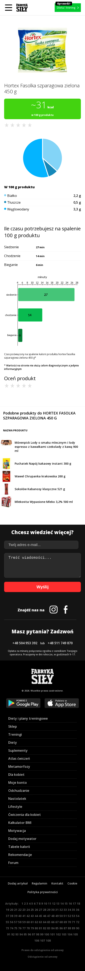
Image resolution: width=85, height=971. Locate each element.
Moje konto (17, 782)
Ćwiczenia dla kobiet (24, 814)
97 (33, 934)
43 (32, 916)
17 (74, 903)
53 (73, 916)
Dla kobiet (16, 774)
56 (11, 922)
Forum (13, 862)
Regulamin (39, 883)
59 (24, 922)
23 (24, 910)
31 (57, 910)
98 (37, 934)
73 (7, 928)
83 (48, 928)
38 (11, 916)
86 (61, 928)
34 (69, 910)
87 (65, 928)
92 (12, 934)
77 (24, 928)
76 (19, 928)
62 (36, 922)
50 (61, 916)
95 (25, 934)
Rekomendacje (20, 854)
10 (45, 903)
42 (28, 916)
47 (48, 916)
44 (36, 916)
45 (40, 916)
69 (65, 922)
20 (11, 910)
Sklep (12, 726)
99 (41, 934)
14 (62, 903)
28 (44, 910)
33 (65, 910)
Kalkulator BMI (19, 822)
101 (52, 934)
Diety (12, 742)
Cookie (72, 883)
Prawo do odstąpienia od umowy (42, 950)
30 (52, 910)
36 (77, 910)
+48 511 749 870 (60, 643)
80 (36, 928)
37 (7, 916)
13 (57, 903)
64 (44, 922)
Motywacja (17, 830)
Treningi (15, 734)
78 (28, 928)
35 (73, 910)
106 (36, 940)
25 (32, 910)
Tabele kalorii (19, 846)
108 (48, 940)
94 (21, 934)
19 (7, 910)
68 (61, 922)
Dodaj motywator (22, 838)
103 (63, 934)
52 (69, 916)
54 (77, 916)
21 (15, 910)
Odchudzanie (18, 790)
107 (42, 940)
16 (70, 903)
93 (17, 934)
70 (69, 922)
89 (73, 928)
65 (48, 922)
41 (24, 916)
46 (44, 916)
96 (29, 934)
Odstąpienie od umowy (43, 956)
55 (7, 922)
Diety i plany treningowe (28, 718)
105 (75, 934)
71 (73, 922)
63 (40, 922)
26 (36, 910)
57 (15, 922)
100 (46, 934)
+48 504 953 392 (24, 643)
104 (69, 934)
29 (48, 910)
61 (32, 922)
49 (57, 916)
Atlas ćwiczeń (19, 758)
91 (8, 934)
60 (28, 922)
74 (11, 928)
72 (77, 922)
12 (53, 903)
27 (40, 910)
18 (78, 903)
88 (69, 928)
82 (44, 928)
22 (19, 910)
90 (77, 928)
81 (40, 928)
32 (61, 910)
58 (19, 922)
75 (15, 928)
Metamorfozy (19, 766)
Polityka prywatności (42, 892)
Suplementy (18, 750)
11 (49, 903)
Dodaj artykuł (18, 883)
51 (65, 916)
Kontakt (57, 883)
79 (32, 928)
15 (66, 903)
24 (28, 910)
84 (52, 928)
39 (15, 916)
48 (52, 916)
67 (57, 922)
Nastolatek (17, 798)
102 (58, 934)
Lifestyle (15, 806)
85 (57, 928)
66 (52, 922)
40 (19, 916)
